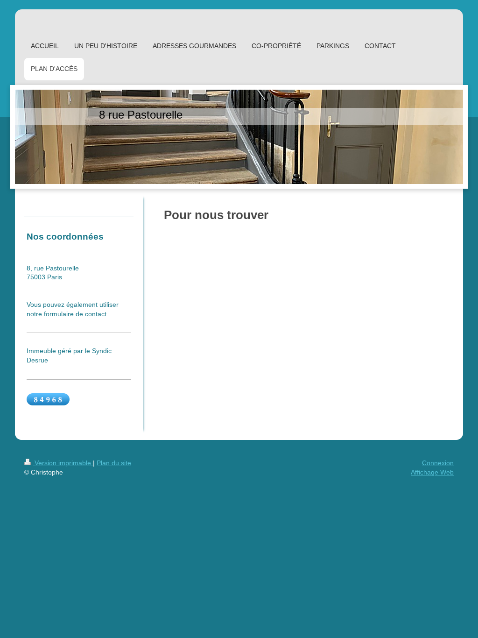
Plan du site (114, 463)
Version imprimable (63, 463)
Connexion (438, 463)
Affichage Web (432, 472)
